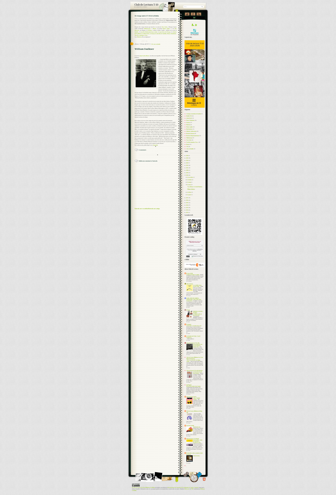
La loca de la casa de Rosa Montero (197, 372)
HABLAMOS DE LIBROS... (192, 298)
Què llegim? (189, 385)
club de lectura (189, 284)
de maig (189, 182)
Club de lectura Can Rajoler (192, 438)
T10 (152, 44)
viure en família (156, 44)
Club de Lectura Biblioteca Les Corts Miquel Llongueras (194, 358)
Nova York (164, 27)
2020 (187, 170)
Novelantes (188, 324)
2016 (187, 200)
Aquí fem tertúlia (190, 425)
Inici (147, 208)
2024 (187, 160)
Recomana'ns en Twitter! (187, 14)
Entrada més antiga (154, 208)
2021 (187, 168)
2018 (187, 175)
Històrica (139, 37)
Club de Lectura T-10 (146, 4)
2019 (187, 172)
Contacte (194, 17)
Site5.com (187, 489)
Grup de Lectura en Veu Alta (192, 343)
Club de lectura (196, 455)
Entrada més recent (140, 208)
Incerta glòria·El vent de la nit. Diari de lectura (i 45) (197, 345)
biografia (155, 145)
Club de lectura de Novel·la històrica (194, 370)
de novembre (190, 177)
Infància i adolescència (191, 131)
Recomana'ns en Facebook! (193, 14)
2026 (187, 155)
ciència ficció (189, 118)
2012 (187, 210)
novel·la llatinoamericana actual (149, 32)
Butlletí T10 (189, 116)
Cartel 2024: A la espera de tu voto (194, 325)
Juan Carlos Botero (144, 55)
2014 (187, 205)
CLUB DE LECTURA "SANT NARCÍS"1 (193, 336)
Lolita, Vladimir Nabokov (196, 398)
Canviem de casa (196, 427)
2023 (187, 163)
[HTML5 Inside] (204, 479)
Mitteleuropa (147, 28)
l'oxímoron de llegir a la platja (193, 274)
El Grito (188, 310)
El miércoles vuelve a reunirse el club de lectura (194, 453)
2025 (187, 158)
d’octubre (189, 179)
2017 (187, 197)
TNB (192, 489)
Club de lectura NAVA (191, 396)
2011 (187, 212)
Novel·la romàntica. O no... (141, 35)
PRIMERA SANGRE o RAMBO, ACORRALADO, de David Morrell (198, 313)
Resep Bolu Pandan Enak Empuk (193, 386)
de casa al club (189, 273)
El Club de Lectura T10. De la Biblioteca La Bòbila (143, 487)
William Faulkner (191, 189)
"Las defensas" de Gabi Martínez (194, 186)
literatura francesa (190, 133)
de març (189, 184)
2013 (187, 207)
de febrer (189, 192)
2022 (187, 165)
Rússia (187, 144)
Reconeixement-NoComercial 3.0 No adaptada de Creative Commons (183, 487)
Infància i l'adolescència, (144, 33)
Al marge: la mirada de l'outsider (193, 113)
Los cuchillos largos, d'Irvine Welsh (197, 285)
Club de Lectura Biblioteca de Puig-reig (194, 411)
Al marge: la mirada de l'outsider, (158, 33)
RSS (199, 14)
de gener (189, 194)
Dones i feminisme (171, 33)
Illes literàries (189, 129)
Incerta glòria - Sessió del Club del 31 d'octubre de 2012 (197, 441)
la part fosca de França (164, 32)
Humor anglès (189, 127)
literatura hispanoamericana (192, 135)
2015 (187, 202)
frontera (188, 122)
